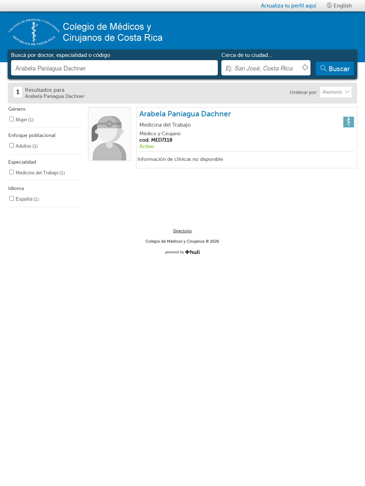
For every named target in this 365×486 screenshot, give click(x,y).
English (342, 6)
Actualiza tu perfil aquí (288, 6)
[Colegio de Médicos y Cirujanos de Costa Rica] (91, 32)
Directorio (182, 231)
